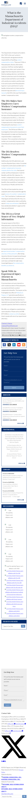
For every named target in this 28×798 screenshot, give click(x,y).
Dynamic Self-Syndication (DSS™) (12, 790)
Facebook (6, 335)
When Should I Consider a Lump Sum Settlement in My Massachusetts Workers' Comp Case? (13, 477)
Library (6, 469)
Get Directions (20, 724)
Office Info (11, 724)
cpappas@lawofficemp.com (9, 326)
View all (19, 423)
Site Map (4, 794)
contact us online (14, 314)
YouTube (23, 335)
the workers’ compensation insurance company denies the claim (13, 168)
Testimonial (8, 430)
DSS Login (10, 794)
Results (6, 395)
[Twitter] (9, 344)
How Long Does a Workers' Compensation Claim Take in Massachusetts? (10, 486)
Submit (14, 387)
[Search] (23, 626)
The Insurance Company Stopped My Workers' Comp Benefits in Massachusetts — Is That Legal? (13, 494)
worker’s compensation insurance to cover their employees (12, 127)
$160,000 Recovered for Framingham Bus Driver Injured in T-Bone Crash (13, 409)
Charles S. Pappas (6, 323)
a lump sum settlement (12, 203)
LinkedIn (15, 335)
